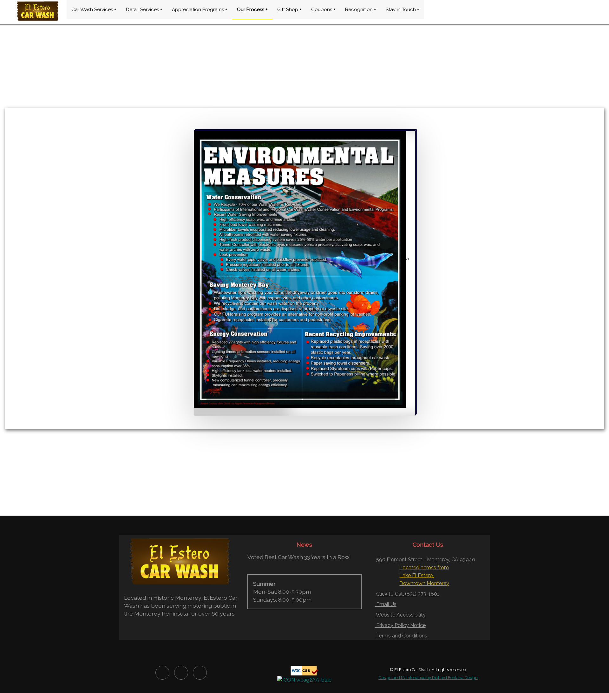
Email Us (385, 604)
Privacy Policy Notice (400, 625)
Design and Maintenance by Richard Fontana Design (428, 677)
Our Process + (252, 9)
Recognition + (360, 9)
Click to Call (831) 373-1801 (407, 594)
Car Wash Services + (93, 9)
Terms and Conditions (401, 636)
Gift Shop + (289, 9)
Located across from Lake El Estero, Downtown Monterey (424, 575)
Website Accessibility (400, 615)
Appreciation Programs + (199, 9)
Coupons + (323, 9)
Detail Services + (144, 9)
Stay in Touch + (402, 9)
